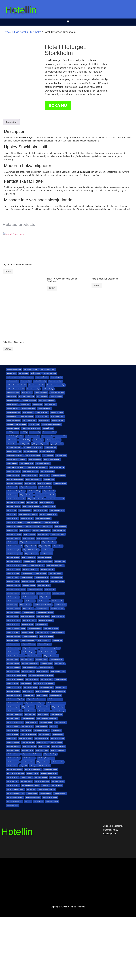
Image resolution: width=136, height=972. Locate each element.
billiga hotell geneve (46, 679)
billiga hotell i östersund (13, 608)
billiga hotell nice (24, 530)
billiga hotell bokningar (59, 711)
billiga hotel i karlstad (13, 750)
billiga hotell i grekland (13, 644)
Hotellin (21, 10)
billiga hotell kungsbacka (13, 561)
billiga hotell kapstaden (13, 569)
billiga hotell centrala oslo (55, 699)
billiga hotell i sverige (44, 585)
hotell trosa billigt (26, 381)
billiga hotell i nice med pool (45, 612)
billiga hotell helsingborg (29, 667)
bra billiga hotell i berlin (30, 451)
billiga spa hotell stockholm (29, 475)
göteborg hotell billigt (57, 444)
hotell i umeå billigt (12, 416)
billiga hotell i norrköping (13, 612)
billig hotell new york (12, 777)
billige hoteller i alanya (47, 471)
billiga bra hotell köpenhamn (32, 769)
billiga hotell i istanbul (43, 640)
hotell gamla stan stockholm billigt (51, 424)
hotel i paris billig (11, 440)
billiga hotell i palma (60, 604)
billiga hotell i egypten (44, 644)
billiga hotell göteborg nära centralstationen (41, 675)
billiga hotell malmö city (48, 542)
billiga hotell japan (27, 573)
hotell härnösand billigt (29, 420)
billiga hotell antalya (60, 722)
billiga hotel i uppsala (28, 742)
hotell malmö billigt (12, 404)
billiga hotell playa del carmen (48, 514)
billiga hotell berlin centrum (14, 714)
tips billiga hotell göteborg (14, 369)
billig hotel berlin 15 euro (50, 797)
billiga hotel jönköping (13, 742)
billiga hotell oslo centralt (32, 526)
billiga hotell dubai (42, 695)
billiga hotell (53, 726)
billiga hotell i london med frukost (16, 628)
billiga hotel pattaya (12, 734)
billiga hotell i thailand (29, 585)
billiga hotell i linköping (35, 628)
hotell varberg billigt (56, 377)
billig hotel (27, 801)
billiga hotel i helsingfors (57, 750)
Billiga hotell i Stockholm (26, 32)
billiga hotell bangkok (28, 718)
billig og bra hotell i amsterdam (15, 773)
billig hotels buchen (32, 773)
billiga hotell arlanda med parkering (46, 718)
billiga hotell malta (12, 542)
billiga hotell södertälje (46, 502)
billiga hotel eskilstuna (28, 762)
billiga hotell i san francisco (29, 597)
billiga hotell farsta (61, 687)
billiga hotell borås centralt (14, 711)
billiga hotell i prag (12, 604)
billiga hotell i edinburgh (13, 648)
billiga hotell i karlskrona (13, 636)
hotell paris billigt (26, 392)
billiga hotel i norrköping (58, 746)
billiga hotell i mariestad (13, 620)
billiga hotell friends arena (14, 687)
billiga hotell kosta (60, 561)
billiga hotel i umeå (42, 742)
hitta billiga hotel (24, 444)
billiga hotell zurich (49, 479)
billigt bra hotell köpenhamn (51, 459)
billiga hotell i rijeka (43, 601)
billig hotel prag (31, 789)
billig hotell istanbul (12, 781)
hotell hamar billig (43, 420)
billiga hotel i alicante (28, 758)
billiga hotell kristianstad (45, 561)
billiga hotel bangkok (57, 762)
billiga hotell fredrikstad (30, 687)
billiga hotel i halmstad (13, 754)
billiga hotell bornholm (43, 707)
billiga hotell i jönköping (28, 640)
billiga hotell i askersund (34, 656)
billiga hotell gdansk (12, 683)
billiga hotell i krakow (12, 632)
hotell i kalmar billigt (42, 416)
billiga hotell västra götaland (27, 487)
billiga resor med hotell (59, 475)
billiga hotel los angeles (25, 738)
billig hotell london (26, 777)
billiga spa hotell (44, 475)
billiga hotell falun (28, 691)
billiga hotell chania (55, 695)
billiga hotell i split (50, 589)
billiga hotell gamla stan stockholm (43, 683)
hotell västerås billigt (42, 377)
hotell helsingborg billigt (13, 420)
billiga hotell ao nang (46, 722)
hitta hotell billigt (38, 440)
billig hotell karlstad (55, 777)
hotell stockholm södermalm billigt (16, 385)
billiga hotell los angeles (13, 549)
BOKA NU (58, 105)
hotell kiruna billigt (28, 412)
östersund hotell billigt (50, 373)
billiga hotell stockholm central (15, 502)
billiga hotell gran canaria (58, 671)
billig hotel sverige (57, 785)
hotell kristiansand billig (44, 408)
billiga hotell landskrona (44, 557)
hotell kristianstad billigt (28, 408)
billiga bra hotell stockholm (14, 769)
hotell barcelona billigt (49, 432)
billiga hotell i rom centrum (14, 601)
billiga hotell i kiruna (27, 632)
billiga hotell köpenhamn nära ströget (17, 565)
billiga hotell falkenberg (42, 691)
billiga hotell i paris (25, 604)
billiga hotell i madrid (27, 624)
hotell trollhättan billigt (40, 381)
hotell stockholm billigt (33, 389)
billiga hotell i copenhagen (30, 648)
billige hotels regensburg (43, 463)
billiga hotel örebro (44, 734)
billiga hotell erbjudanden (13, 695)
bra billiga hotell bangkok (47, 451)
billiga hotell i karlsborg (46, 636)
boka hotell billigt (48, 455)
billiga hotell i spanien (13, 593)
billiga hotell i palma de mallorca (42, 604)
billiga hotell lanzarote (13, 557)
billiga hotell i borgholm (28, 652)
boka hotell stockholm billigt (14, 455)
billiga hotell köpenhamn (37, 565)
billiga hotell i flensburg (29, 644)
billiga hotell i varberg (13, 581)
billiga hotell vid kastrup (44, 483)
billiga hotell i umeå (42, 581)
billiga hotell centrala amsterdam (56, 703)
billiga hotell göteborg (32, 679)
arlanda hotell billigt (12, 805)
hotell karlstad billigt (42, 412)
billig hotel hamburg (46, 793)
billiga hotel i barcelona (13, 758)
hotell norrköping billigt (13, 400)
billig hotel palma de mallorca (47, 789)
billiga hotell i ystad (27, 577)
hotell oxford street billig (57, 392)
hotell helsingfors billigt (57, 416)
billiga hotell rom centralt (57, 510)
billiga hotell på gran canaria (14, 526)
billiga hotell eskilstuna (58, 691)
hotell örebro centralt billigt (26, 396)
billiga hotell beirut (43, 714)
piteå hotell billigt (35, 373)
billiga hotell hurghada (56, 659)
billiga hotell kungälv (29, 561)
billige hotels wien (12, 463)
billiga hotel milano (58, 734)
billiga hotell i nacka (12, 616)
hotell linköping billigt (12, 408)
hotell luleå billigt (37, 404)
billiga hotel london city (41, 738)
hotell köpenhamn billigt (13, 412)
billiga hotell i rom (30, 601)
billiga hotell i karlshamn (30, 636)
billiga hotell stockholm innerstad (16, 499)
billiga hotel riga (57, 730)
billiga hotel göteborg (12, 762)
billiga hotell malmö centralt (14, 546)
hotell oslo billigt (11, 396)
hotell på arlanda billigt (41, 392)
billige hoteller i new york (57, 467)
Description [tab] (11, 122)
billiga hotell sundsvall (26, 495)
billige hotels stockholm (26, 463)
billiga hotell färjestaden (13, 691)
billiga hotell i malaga (12, 624)
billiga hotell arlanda (31, 722)
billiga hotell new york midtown (41, 530)
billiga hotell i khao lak (42, 632)
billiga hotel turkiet (26, 730)
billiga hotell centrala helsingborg (34, 703)
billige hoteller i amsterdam (30, 471)
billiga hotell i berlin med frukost (46, 652)
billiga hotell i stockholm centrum (16, 589)
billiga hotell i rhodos (57, 601)
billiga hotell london (47, 549)
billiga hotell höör (59, 663)
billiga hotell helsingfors (13, 667)
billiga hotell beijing (57, 714)
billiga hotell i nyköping (57, 608)
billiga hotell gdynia (61, 679)
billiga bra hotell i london (50, 769)
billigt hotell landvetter (35, 459)
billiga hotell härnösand (46, 667)
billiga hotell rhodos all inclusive (28, 514)
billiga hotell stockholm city (35, 499)
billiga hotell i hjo (57, 640)
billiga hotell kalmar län (47, 569)
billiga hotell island (41, 573)
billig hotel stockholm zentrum (15, 789)
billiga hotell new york (59, 530)
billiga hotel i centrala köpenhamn (32, 754)
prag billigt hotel (23, 373)
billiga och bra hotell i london (15, 479)
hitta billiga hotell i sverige (53, 440)
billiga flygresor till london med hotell (40, 765)
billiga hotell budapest (13, 707)
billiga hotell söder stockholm (31, 506)
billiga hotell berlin (30, 714)
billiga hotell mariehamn (13, 538)
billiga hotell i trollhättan (57, 581)
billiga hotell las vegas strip (14, 553)
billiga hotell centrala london (14, 703)
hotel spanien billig (47, 436)
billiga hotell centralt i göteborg (15, 699)
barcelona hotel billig (52, 801)
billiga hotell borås (30, 711)
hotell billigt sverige (12, 432)
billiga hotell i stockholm (35, 589)
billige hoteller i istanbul (13, 471)
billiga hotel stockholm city (42, 730)
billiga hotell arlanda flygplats (15, 722)
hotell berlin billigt (35, 432)
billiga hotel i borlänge (50, 754)
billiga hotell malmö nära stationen (29, 542)
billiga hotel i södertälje (29, 746)
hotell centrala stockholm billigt (31, 428)
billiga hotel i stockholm (13, 746)
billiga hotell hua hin (46, 663)
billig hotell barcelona (12, 785)
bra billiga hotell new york (14, 451)
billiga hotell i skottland (43, 593)
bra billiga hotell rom (50, 447)
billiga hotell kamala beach (30, 569)
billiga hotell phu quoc (27, 518)
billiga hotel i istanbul (42, 750)
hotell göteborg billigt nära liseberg (16, 424)
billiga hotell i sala (45, 597)
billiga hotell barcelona (13, 718)
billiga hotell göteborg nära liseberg (16, 675)
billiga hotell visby (30, 483)
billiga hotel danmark (43, 762)
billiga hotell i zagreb (12, 577)
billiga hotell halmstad (28, 671)
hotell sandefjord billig (13, 392)
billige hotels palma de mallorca (15, 467)
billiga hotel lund (11, 738)
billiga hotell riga (11, 514)
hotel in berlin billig (61, 436)
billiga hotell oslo (47, 526)
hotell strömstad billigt (55, 381)
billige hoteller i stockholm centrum (37, 467)
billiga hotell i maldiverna (45, 620)
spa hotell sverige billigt (30, 369)
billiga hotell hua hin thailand (29, 663)
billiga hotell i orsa (28, 608)
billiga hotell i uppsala (28, 581)
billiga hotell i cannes (12, 652)
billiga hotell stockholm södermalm (45, 495)
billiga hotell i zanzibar (55, 573)
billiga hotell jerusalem (13, 573)
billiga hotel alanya (12, 765)
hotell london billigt (50, 404)
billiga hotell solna (32, 502)
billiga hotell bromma (28, 707)
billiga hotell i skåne (58, 593)
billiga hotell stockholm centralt (55, 499)
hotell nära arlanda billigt (29, 400)
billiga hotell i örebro (42, 608)
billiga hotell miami (43, 534)
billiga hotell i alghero (27, 659)
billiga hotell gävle (26, 683)
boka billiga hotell (61, 455)
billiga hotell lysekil (44, 546)
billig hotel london (32, 793)
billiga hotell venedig (60, 483)
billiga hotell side (11, 510)
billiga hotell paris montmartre (15, 522)
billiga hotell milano (29, 534)
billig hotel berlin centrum (33, 797)
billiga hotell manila (28, 538)
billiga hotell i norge (29, 612)
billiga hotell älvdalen (12, 726)
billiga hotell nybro (12, 530)
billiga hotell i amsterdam (51, 656)
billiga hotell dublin (29, 695)
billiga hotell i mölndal (43, 616)
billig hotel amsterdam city (14, 801)
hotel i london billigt (25, 440)
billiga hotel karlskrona (57, 738)
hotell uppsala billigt (12, 381)
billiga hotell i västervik (42, 577)
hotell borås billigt (48, 428)
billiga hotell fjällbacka (46, 687)
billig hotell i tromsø (26, 781)
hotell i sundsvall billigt (27, 416)
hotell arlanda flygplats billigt (15, 436)
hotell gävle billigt (34, 424)
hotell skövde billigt (48, 389)
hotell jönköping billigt (57, 412)
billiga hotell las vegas (31, 553)
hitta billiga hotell (11, 444)
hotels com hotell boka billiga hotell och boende (20, 377)
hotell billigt (24, 432)
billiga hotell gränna (42, 671)
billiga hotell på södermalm (34, 522)
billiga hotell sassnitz (25, 510)
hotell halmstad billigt (57, 420)
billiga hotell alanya (41, 726)
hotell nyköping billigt (56, 396)
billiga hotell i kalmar (12, 640)
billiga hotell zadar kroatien (14, 483)
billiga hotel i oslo (44, 746)
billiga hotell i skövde (28, 593)
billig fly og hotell (38, 801)
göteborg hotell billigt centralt (40, 444)
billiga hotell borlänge (58, 707)
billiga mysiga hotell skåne (33, 479)
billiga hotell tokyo (12, 495)
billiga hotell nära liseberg (14, 534)
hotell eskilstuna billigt (13, 428)
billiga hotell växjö (12, 487)
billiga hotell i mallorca (29, 620)
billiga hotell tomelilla (48, 491)
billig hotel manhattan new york (15, 793)
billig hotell (45, 785)
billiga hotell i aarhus (41, 659)
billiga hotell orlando (60, 526)
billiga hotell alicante (27, 726)
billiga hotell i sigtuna (12, 597)
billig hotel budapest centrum (15, 797)
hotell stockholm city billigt (36, 385)
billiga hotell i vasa (57, 577)
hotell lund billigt (25, 404)
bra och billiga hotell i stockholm (32, 447)
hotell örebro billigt (42, 396)
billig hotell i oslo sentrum (42, 781)
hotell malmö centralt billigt (46, 400)
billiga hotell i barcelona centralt (15, 656)
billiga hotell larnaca (46, 553)
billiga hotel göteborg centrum (46, 758)
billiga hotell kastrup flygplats (55, 565)
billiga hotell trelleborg (34, 491)
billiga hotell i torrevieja (13, 585)
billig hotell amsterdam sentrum (30, 785)
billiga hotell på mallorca (51, 522)
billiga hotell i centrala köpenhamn (50, 648)
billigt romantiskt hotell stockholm (16, 459)
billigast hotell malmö (13, 475)
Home (6, 32)
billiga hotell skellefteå (49, 506)
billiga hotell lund (57, 546)
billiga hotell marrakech (58, 534)
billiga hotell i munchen (27, 616)
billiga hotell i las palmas (51, 628)
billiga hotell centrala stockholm (35, 699)
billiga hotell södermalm (13, 506)
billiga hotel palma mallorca (28, 734)
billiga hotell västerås (44, 487)
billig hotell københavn (41, 777)
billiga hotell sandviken (40, 510)
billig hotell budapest (58, 781)
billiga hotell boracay (43, 711)
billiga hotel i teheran (56, 742)
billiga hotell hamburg (13, 671)
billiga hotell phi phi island (43, 518)
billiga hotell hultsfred (13, 663)
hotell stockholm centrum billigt (55, 385)
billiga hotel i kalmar (27, 750)
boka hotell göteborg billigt (33, 455)
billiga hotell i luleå (41, 624)
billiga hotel (24, 765)
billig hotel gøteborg (60, 793)
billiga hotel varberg (12, 730)
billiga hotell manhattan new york (46, 538)
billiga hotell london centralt (31, 549)
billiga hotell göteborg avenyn (15, 679)
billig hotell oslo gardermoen (49, 773)
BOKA (8, 271)
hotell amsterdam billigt (32, 436)
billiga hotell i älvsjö (12, 659)
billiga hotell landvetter (28, 557)
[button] (68, 21)
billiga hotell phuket (12, 518)
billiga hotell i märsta (58, 616)
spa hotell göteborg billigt (47, 369)
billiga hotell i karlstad (57, 632)
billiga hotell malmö (31, 546)
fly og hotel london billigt (13, 447)
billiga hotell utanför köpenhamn (15, 491)
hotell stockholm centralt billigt (15, 389)
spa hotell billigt (11, 373)
